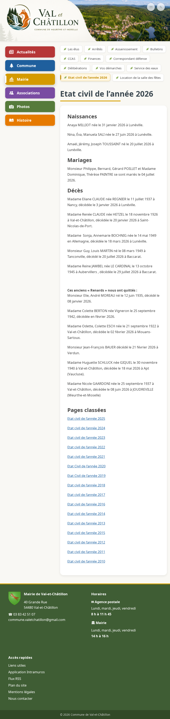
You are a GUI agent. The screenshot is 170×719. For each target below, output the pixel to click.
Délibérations (77, 68)
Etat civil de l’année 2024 (86, 428)
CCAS (71, 58)
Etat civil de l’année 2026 (87, 77)
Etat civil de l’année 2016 (86, 504)
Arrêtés (97, 49)
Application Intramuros (26, 672)
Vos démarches (110, 68)
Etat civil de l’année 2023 (86, 437)
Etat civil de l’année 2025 (86, 418)
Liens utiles (17, 665)
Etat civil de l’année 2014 (86, 513)
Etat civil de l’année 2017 (86, 494)
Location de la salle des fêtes (140, 78)
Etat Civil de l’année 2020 (86, 466)
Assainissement (126, 49)
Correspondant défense (130, 58)
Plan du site (17, 685)
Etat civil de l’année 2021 (86, 456)
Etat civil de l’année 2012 (86, 542)
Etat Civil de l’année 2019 (86, 475)
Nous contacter (20, 698)
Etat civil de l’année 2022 (86, 447)
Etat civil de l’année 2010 (86, 561)
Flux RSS (14, 678)
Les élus (73, 49)
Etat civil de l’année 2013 (86, 523)
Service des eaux (146, 68)
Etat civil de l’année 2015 (86, 533)
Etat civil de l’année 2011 (86, 552)
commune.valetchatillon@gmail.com (36, 619)
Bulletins (156, 49)
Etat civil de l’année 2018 (86, 485)
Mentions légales (21, 692)
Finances (94, 58)
